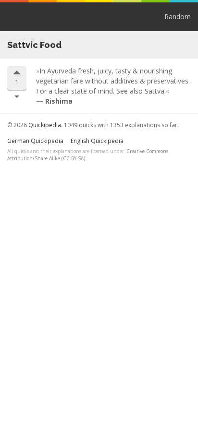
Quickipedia (14, 17)
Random (177, 16)
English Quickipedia (97, 141)
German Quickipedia (35, 141)
